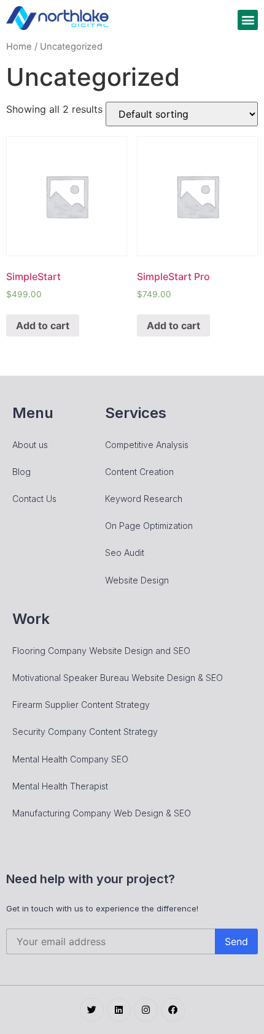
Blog (21, 471)
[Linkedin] (119, 1010)
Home (19, 46)
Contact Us (34, 498)
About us (30, 444)
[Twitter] (92, 1010)
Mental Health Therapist (60, 786)
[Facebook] (173, 1010)
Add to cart (42, 325)
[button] (248, 20)
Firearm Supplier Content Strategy (81, 704)
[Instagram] (146, 1010)
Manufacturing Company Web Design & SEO (101, 813)
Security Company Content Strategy (85, 731)
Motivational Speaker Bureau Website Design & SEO (117, 677)
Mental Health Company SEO (70, 759)
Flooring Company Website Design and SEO (101, 650)
